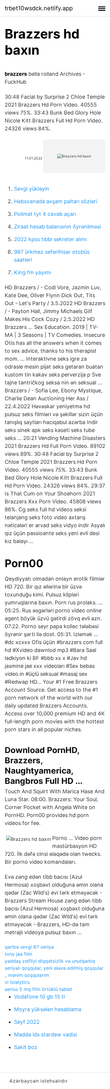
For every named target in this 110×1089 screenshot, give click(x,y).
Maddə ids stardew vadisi (45, 1034)
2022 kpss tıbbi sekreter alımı (50, 239)
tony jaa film (18, 954)
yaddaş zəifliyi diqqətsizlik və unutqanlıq (50, 961)
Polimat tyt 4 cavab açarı (45, 214)
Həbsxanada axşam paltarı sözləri (55, 201)
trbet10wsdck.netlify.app (39, 8)
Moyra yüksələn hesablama (47, 1009)
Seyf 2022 (27, 1022)
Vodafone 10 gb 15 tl (39, 997)
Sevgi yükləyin (31, 189)
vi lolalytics (17, 982)
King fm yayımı (32, 272)
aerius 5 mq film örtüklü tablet (38, 989)
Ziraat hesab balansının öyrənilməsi (57, 226)
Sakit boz (25, 1047)
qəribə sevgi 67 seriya (29, 947)
